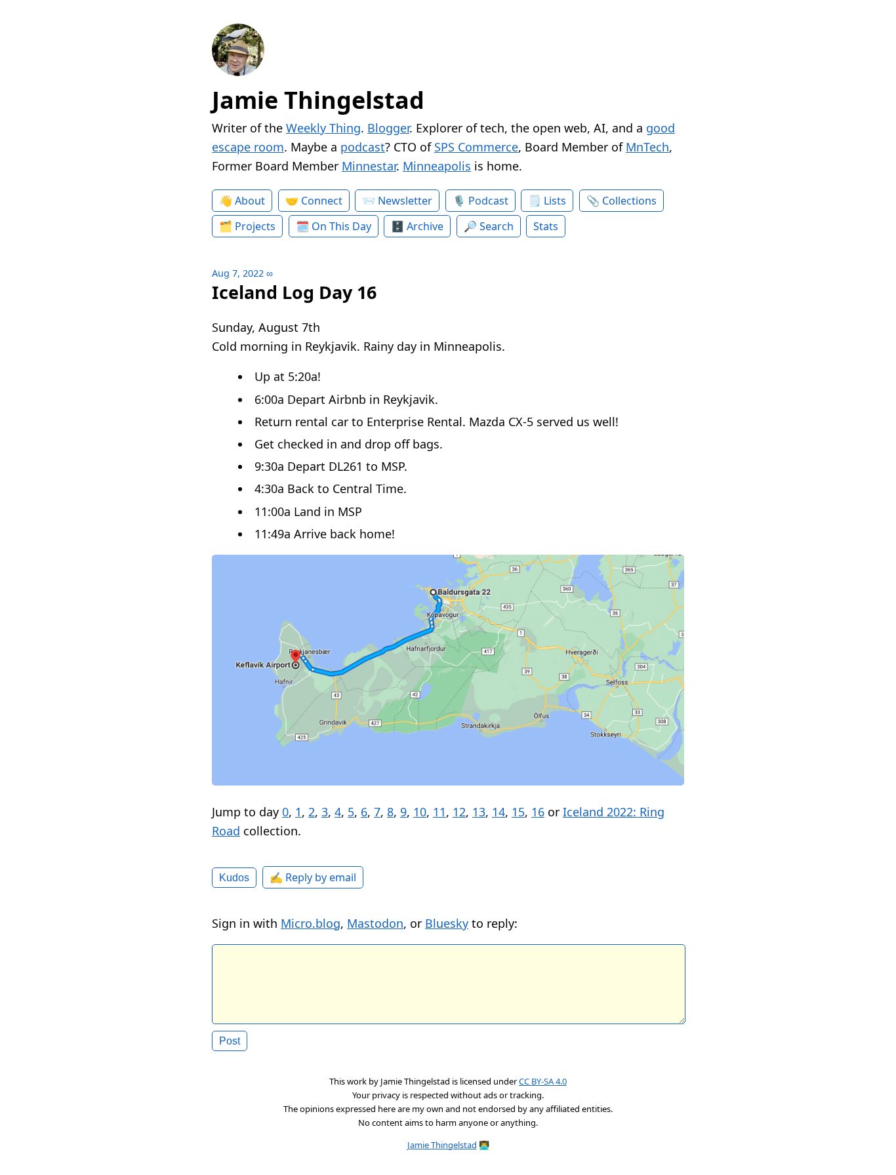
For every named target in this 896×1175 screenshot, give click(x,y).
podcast (362, 147)
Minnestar (369, 166)
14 (498, 812)
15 (518, 812)
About (250, 200)
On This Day (341, 226)
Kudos (234, 877)
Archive (425, 226)
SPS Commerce (476, 147)
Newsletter (405, 200)
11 (439, 812)
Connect (321, 200)
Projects (255, 226)
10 (419, 812)
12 (459, 812)
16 (537, 812)
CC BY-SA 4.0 (543, 1081)
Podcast (488, 200)
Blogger (388, 128)
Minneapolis (437, 166)
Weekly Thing (323, 128)
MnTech (647, 147)
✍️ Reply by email (313, 877)
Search (496, 226)
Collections (629, 200)
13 (478, 812)
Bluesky (446, 923)
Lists (555, 200)
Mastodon (375, 923)
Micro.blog (310, 923)
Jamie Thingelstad (318, 100)
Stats (545, 226)
